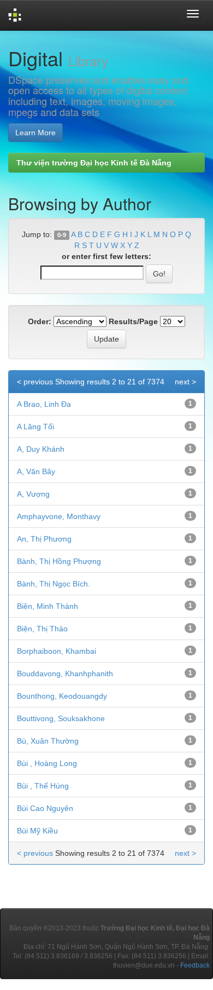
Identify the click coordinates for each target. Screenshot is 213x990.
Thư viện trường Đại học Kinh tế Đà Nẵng (93, 162)
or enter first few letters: (106, 256)
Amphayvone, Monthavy (58, 516)
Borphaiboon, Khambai (56, 651)
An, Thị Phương (44, 538)
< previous (35, 381)
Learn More (35, 132)
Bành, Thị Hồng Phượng (59, 561)
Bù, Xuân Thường (48, 740)
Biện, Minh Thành (47, 606)
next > (185, 381)
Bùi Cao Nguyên (45, 808)
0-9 (61, 235)
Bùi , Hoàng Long (47, 763)
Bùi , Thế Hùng (43, 785)
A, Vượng (33, 494)
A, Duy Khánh (40, 449)
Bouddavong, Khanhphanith (65, 673)
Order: (39, 321)
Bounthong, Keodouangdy (62, 696)
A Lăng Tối (35, 426)
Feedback (195, 965)
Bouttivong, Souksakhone (61, 718)
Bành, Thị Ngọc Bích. (53, 583)
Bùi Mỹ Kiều (37, 830)
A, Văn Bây (36, 471)
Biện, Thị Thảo (42, 628)
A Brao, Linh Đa (44, 404)
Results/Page (133, 321)
